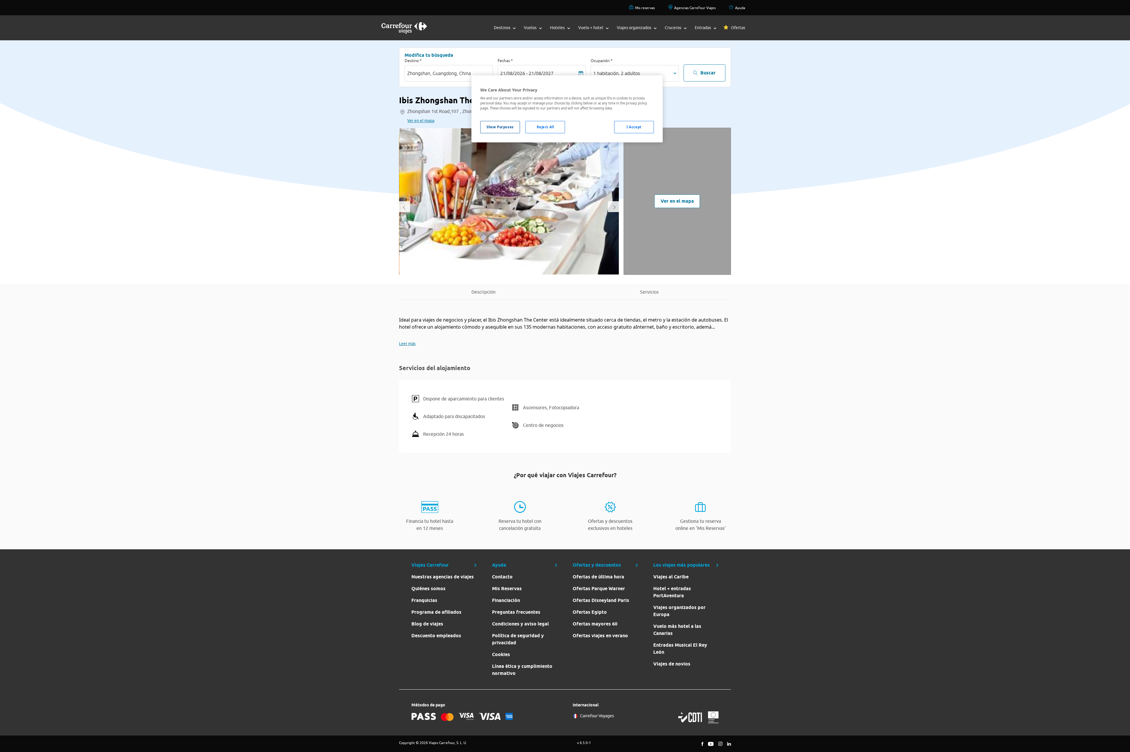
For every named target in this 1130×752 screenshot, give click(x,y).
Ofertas (738, 27)
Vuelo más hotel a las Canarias (677, 629)
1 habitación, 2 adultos (616, 73)
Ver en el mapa (420, 120)
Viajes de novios (671, 664)
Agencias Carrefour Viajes (695, 8)
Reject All (545, 127)
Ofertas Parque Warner (599, 588)
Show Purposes (500, 127)
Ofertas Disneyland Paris (601, 600)
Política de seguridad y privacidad (518, 639)
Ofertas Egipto (590, 612)
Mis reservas (645, 8)
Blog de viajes (427, 624)
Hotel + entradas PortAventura (672, 592)
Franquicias (424, 600)
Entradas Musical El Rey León (680, 648)
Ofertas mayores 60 (595, 624)
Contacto (502, 577)
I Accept (634, 127)
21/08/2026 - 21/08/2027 (527, 73)
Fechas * (505, 60)
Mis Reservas (507, 588)
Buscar (708, 73)
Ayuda (740, 8)
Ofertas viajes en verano (600, 635)
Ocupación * (602, 60)
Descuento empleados (436, 635)
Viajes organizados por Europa (679, 611)
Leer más (407, 343)
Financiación (506, 600)
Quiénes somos (428, 588)
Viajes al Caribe (671, 577)
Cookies (501, 654)
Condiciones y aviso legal (520, 624)
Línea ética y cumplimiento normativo (522, 669)
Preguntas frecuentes (516, 612)
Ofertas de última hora (598, 577)
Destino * (413, 60)
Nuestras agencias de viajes (442, 577)
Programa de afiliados (436, 612)
